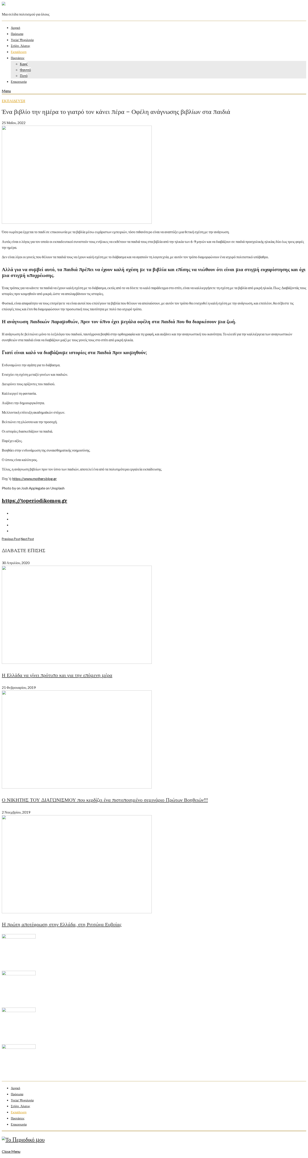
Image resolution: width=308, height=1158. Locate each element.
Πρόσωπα (17, 34)
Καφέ (24, 64)
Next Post (27, 539)
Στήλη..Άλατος (20, 46)
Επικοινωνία (19, 81)
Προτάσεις (18, 58)
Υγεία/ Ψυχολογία (22, 40)
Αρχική (15, 28)
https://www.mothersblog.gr (34, 478)
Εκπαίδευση (18, 52)
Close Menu (11, 1151)
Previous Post (11, 539)
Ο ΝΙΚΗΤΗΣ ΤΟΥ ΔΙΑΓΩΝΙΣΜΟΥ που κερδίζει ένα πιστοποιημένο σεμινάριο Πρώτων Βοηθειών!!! (105, 800)
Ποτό (24, 75)
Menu (6, 91)
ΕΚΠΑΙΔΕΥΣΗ (13, 101)
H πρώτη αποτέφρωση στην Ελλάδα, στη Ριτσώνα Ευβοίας (62, 924)
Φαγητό (25, 69)
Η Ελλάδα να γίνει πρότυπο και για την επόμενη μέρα (57, 675)
